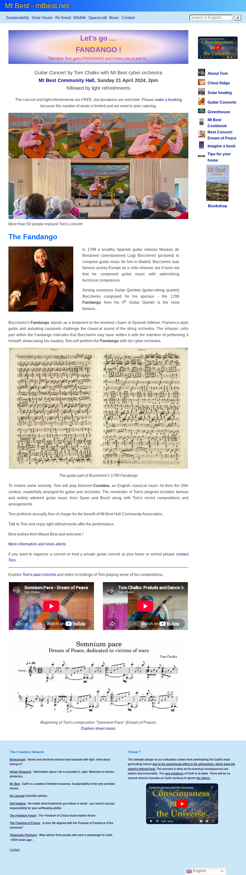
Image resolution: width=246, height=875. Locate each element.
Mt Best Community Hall (66, 80)
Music (114, 18)
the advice (203, 778)
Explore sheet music (98, 728)
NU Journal (17, 796)
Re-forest (63, 18)
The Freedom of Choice (25, 823)
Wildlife (79, 18)
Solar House (42, 18)
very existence (174, 773)
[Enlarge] (181, 354)
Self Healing (18, 803)
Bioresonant (17, 759)
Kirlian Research (20, 772)
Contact (128, 18)
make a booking (168, 100)
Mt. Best (15, 784)
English (199, 871)
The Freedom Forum (23, 815)
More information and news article (37, 544)
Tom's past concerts (39, 575)
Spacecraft (97, 18)
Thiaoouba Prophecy (23, 835)
